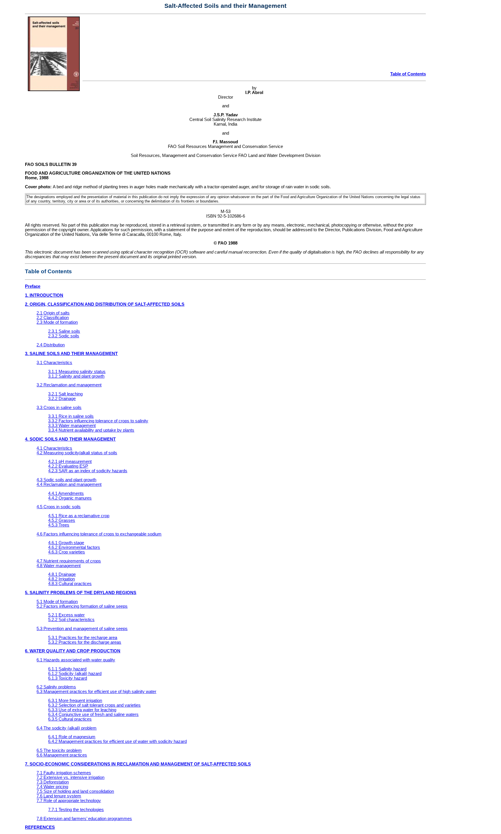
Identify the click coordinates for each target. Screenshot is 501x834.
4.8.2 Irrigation (61, 579)
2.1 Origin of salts (53, 313)
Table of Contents (408, 74)
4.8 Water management (59, 565)
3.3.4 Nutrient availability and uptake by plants (91, 430)
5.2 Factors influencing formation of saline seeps (82, 606)
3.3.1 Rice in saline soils (71, 416)
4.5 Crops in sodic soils (59, 506)
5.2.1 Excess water (66, 615)
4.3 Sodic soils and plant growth (66, 479)
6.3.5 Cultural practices (70, 719)
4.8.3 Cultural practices (70, 583)
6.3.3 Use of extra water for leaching (82, 710)
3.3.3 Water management (72, 425)
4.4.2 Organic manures (70, 498)
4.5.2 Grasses (61, 520)
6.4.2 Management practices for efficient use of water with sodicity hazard (117, 741)
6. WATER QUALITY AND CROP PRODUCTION (72, 651)
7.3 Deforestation (53, 782)
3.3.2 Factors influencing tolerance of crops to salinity (98, 421)
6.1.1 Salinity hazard (67, 669)
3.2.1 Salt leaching (65, 394)
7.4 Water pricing (52, 786)
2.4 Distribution (51, 345)
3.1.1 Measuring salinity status (77, 371)
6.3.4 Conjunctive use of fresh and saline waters (93, 714)
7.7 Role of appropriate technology (69, 800)
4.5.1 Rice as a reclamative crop (78, 515)
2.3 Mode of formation (57, 322)
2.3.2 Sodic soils (63, 336)
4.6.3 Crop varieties (66, 552)
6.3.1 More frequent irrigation (75, 700)
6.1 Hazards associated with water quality (76, 660)
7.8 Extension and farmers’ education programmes (84, 818)
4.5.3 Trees (58, 525)
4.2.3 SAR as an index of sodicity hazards (87, 470)
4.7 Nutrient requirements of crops (69, 561)
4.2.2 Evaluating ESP (68, 466)
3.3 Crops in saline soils (59, 407)
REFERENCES (40, 827)
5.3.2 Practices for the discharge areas (84, 642)
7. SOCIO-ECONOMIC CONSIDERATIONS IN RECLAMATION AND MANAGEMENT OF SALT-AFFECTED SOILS (138, 764)
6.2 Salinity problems (56, 687)
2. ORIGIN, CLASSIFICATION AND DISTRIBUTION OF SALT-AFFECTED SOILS (104, 304)
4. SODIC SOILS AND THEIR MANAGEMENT (70, 439)
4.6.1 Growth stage (66, 542)
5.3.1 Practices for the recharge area (82, 637)
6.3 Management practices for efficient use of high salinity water (96, 691)
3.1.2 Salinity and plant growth (76, 376)
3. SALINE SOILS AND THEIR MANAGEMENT (71, 353)
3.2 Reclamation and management (69, 385)
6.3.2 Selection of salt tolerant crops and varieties (94, 705)
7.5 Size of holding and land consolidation (75, 791)
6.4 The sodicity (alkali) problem (67, 728)
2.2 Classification (53, 317)
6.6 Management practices (62, 755)
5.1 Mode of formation (57, 601)
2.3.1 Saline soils (64, 331)
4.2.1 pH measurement (70, 461)
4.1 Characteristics (54, 448)
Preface (32, 286)
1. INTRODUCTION (44, 295)
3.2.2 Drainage (62, 398)
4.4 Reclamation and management (69, 484)
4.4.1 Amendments (66, 493)
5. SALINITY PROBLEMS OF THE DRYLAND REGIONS (80, 592)
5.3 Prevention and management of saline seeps (82, 628)
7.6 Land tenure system (59, 796)
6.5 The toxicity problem (59, 750)
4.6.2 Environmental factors (74, 547)
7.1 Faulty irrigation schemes (64, 772)
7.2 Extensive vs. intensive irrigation (70, 777)
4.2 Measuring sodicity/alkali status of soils (77, 453)
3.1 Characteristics (54, 362)
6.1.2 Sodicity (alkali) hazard (74, 673)
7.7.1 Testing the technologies (76, 809)
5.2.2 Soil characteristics (71, 619)
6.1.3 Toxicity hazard (67, 678)
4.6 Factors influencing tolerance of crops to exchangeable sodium (99, 534)
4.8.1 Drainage (62, 574)
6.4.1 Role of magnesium (71, 737)
